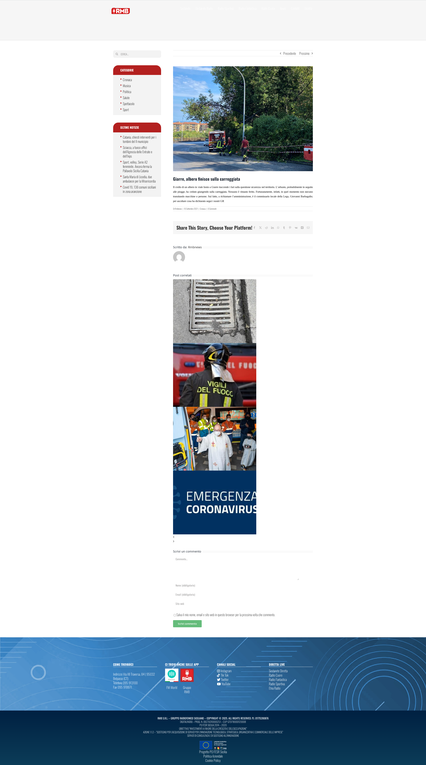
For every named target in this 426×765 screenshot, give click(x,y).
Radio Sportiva (277, 683)
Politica (127, 91)
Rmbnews (178, 208)
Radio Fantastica (278, 679)
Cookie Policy (213, 760)
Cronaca (203, 208)
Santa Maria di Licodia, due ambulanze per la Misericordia (139, 179)
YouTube (225, 683)
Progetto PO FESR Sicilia (213, 751)
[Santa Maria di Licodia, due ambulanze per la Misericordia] (214, 408)
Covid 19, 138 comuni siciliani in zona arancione (139, 189)
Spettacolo (128, 103)
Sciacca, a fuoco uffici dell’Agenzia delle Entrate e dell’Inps (137, 152)
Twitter (224, 679)
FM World (171, 687)
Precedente (289, 53)
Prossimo (304, 53)
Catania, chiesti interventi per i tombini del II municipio (139, 139)
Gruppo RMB (187, 689)
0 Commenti (212, 208)
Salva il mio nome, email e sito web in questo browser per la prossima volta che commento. (225, 614)
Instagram (225, 670)
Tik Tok (224, 675)
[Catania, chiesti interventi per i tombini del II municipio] (214, 281)
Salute (126, 97)
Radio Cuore (275, 675)
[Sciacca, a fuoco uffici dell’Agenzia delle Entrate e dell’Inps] (214, 345)
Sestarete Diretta (278, 670)
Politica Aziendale (213, 756)
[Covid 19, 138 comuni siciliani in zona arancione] (214, 472)
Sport (126, 109)
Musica (127, 85)
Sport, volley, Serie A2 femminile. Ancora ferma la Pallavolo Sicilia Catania (137, 166)
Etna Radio (274, 688)
